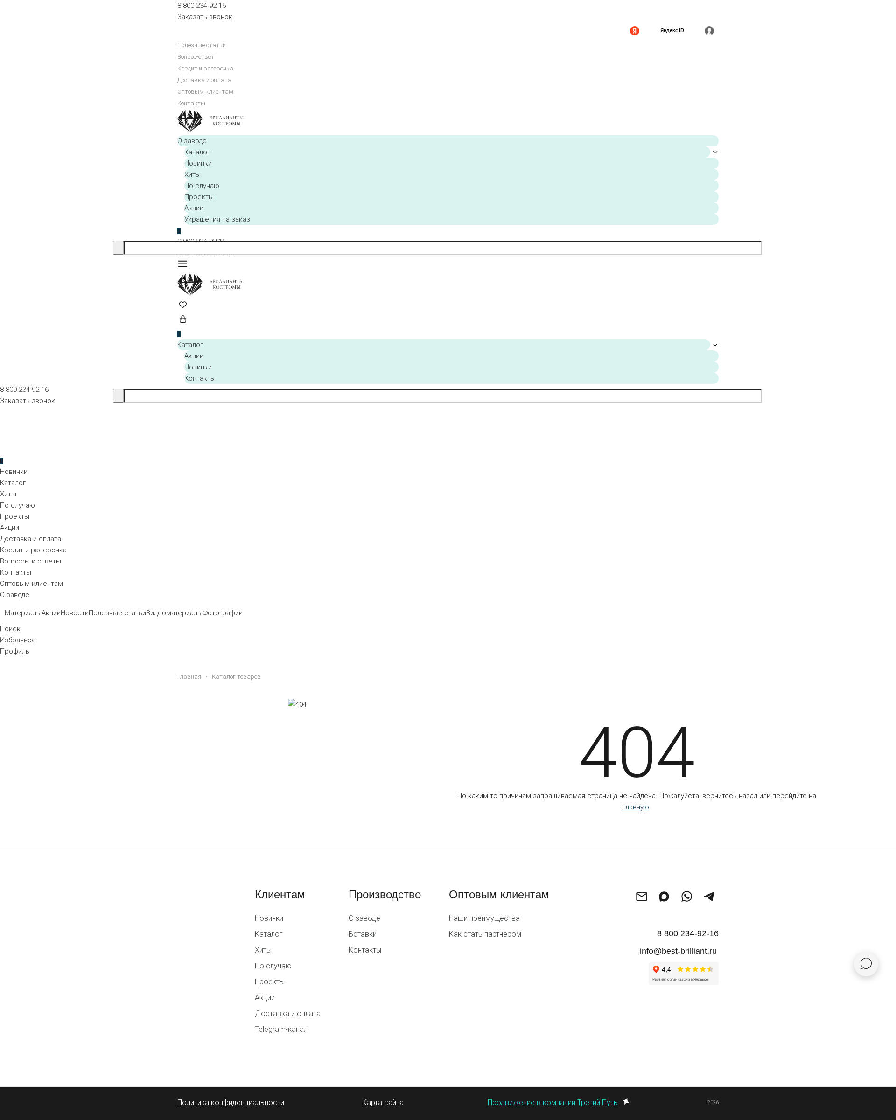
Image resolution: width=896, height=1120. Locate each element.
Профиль (14, 651)
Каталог (197, 152)
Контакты (191, 103)
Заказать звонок (204, 17)
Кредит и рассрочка (205, 68)
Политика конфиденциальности (230, 1102)
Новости (75, 613)
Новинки (198, 163)
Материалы (23, 613)
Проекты (199, 197)
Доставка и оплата (204, 80)
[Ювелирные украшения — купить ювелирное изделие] (448, 122)
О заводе (192, 141)
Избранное (18, 640)
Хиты (192, 174)
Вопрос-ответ (195, 56)
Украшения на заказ (217, 219)
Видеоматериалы (174, 613)
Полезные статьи (201, 45)
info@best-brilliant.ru (678, 951)
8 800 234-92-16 (201, 5)
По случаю (201, 185)
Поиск (10, 629)
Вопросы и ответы (30, 561)
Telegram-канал (281, 1029)
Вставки (363, 934)
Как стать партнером (485, 934)
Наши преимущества (484, 918)
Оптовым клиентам (205, 91)
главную (636, 807)
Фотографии (223, 613)
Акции (193, 208)
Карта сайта (383, 1102)
